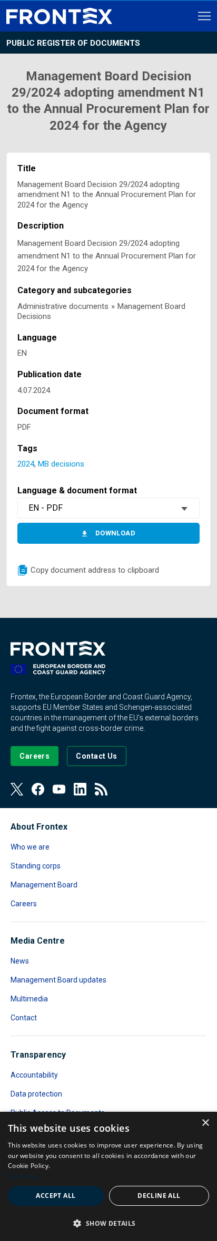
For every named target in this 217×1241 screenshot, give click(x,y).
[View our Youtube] (59, 789)
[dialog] (108, 1176)
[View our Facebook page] (38, 789)
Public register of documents (73, 43)
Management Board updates (58, 980)
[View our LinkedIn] (80, 789)
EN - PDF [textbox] (45, 508)
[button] (108, 1223)
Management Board (44, 885)
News (20, 961)
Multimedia (29, 999)
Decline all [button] (158, 1195)
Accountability (34, 1075)
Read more (25, 1176)
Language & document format (77, 490)
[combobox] (108, 508)
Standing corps (36, 866)
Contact (24, 1018)
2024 (25, 464)
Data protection (36, 1094)
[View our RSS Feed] (101, 789)
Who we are (30, 847)
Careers (24, 903)
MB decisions (61, 464)
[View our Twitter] (17, 789)
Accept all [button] (55, 1195)
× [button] (205, 1123)
